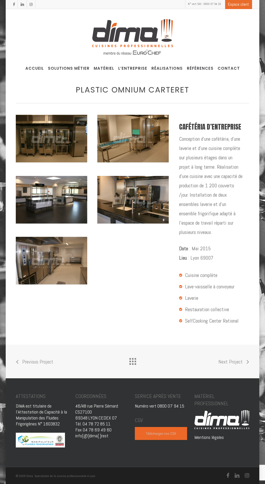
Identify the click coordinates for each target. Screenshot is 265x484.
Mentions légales (209, 437)
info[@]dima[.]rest (91, 436)
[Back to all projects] (132, 360)
